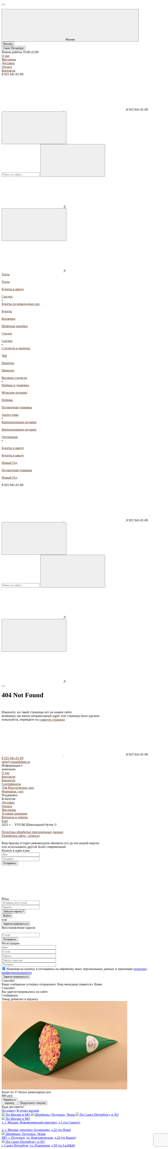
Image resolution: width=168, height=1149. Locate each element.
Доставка (8, 63)
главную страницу (52, 719)
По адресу (9, 1110)
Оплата (7, 67)
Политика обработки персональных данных (32, 832)
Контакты (8, 70)
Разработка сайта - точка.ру (21, 835)
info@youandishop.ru (16, 762)
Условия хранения (14, 813)
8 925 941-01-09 (12, 758)
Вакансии (8, 780)
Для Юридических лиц (18, 787)
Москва (7, 43)
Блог (5, 821)
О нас (6, 55)
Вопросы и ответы (15, 817)
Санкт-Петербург (13, 48)
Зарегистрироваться (15, 923)
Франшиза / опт (13, 791)
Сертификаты (11, 784)
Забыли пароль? (13, 911)
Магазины (9, 59)
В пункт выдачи (28, 1110)
